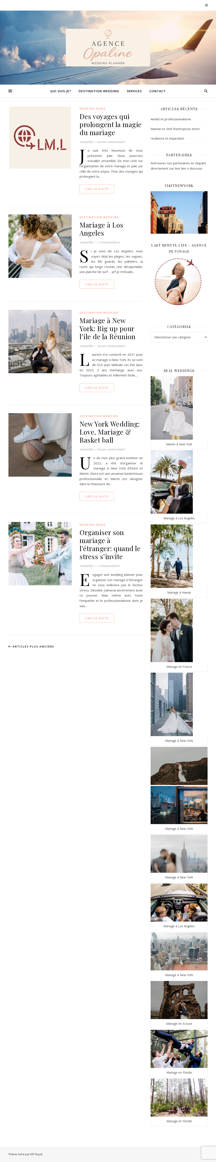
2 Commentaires (108, 566)
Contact (157, 91)
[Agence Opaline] (108, 47)
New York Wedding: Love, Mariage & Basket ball (110, 431)
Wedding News (92, 108)
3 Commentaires (108, 242)
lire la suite (97, 189)
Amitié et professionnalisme (171, 119)
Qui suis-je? (60, 91)
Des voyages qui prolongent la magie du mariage (111, 124)
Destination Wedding (99, 91)
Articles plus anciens (33, 646)
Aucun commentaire (111, 142)
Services (134, 91)
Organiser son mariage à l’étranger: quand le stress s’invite (110, 544)
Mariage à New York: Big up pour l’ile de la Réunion (108, 328)
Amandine (87, 142)
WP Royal (36, 1154)
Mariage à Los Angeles (101, 228)
